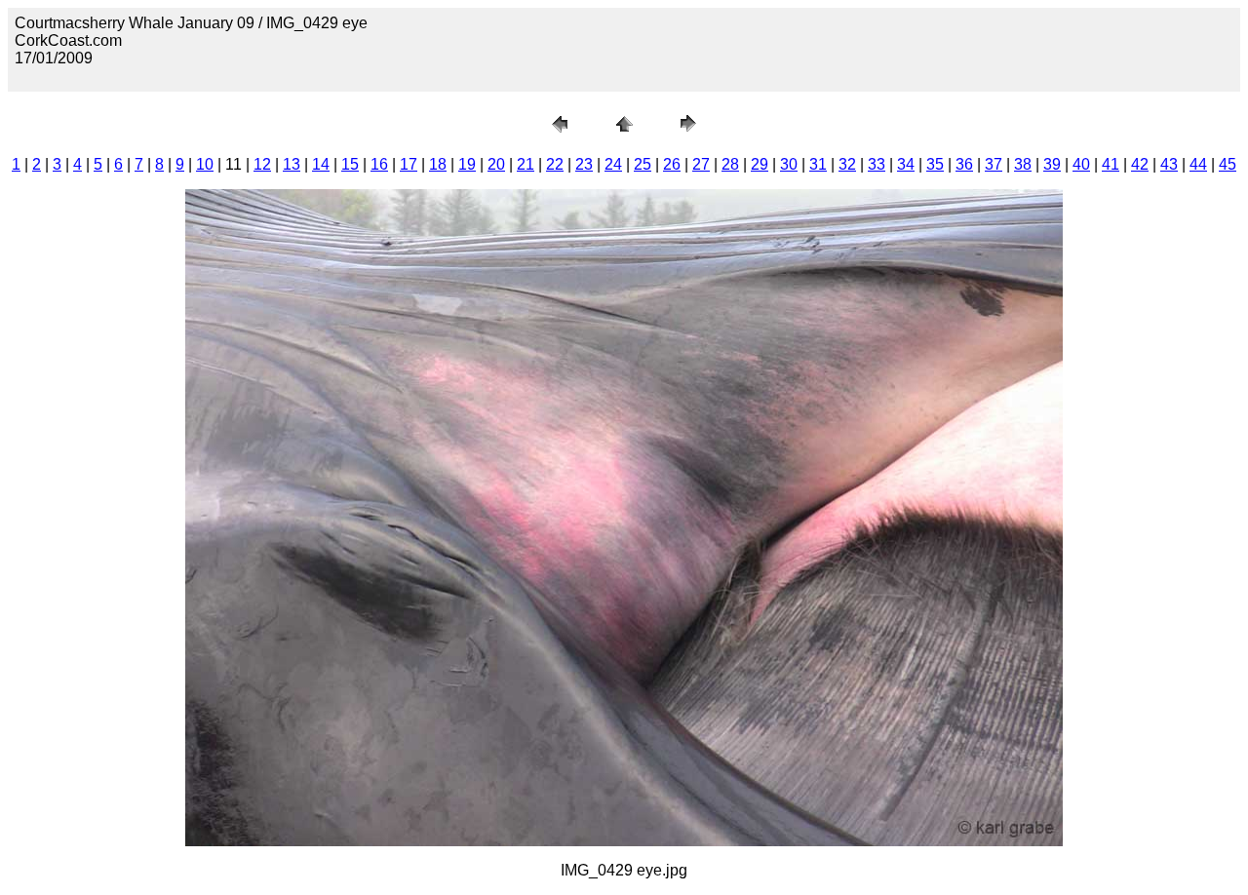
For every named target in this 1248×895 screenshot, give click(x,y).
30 (789, 164)
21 (525, 164)
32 (847, 164)
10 (205, 164)
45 (1227, 164)
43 (1169, 164)
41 (1110, 164)
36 (964, 164)
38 (1023, 164)
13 (291, 164)
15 (350, 164)
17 (408, 164)
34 (906, 164)
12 (262, 164)
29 (759, 164)
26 (672, 164)
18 (438, 164)
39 (1052, 164)
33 (876, 164)
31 (818, 164)
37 (993, 164)
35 (935, 164)
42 (1140, 164)
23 (584, 164)
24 (613, 164)
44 (1198, 164)
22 (555, 164)
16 (379, 164)
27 (701, 164)
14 (321, 164)
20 (496, 164)
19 (467, 164)
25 (642, 164)
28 (730, 164)
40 (1081, 164)
